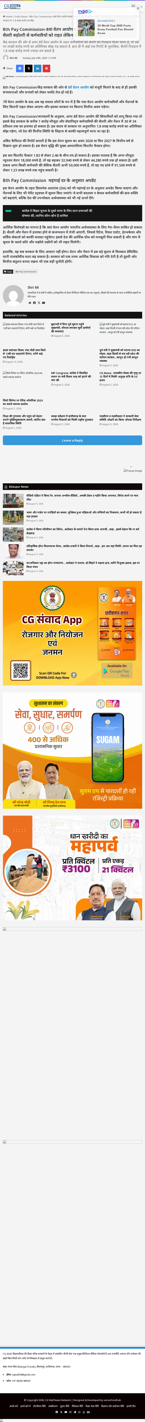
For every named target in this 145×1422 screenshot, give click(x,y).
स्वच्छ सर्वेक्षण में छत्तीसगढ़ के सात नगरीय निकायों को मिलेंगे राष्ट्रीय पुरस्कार (72, 417)
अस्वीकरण (53, 1406)
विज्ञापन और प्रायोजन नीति (112, 1406)
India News (21, 16)
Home (8, 16)
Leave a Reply (72, 440)
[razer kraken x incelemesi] (72, 1420)
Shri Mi (14, 58)
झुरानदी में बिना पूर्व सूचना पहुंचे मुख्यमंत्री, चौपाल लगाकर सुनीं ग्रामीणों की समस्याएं (70, 327)
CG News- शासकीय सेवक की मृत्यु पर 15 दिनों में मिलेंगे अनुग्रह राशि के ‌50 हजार (120, 376)
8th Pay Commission (25, 271)
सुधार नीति (64, 1406)
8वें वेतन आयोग (78, 87)
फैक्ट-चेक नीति (92, 1406)
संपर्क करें (13, 1406)
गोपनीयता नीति (39, 1406)
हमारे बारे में (25, 1406)
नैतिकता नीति (77, 1406)
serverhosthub (112, 1400)
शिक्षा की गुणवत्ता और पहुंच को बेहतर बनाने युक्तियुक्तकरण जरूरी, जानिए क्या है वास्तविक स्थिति (24, 419)
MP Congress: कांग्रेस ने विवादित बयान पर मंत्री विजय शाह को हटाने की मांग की (71, 376)
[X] (39, 303)
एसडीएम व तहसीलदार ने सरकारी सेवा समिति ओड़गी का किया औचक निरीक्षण (120, 417)
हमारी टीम (131, 1406)
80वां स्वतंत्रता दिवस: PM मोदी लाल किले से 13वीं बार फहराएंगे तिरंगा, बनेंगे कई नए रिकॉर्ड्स (24, 353)
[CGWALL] (12, 6)
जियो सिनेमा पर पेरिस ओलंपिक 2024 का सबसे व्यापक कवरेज (23, 402)
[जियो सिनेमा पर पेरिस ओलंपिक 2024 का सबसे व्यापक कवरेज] (24, 384)
